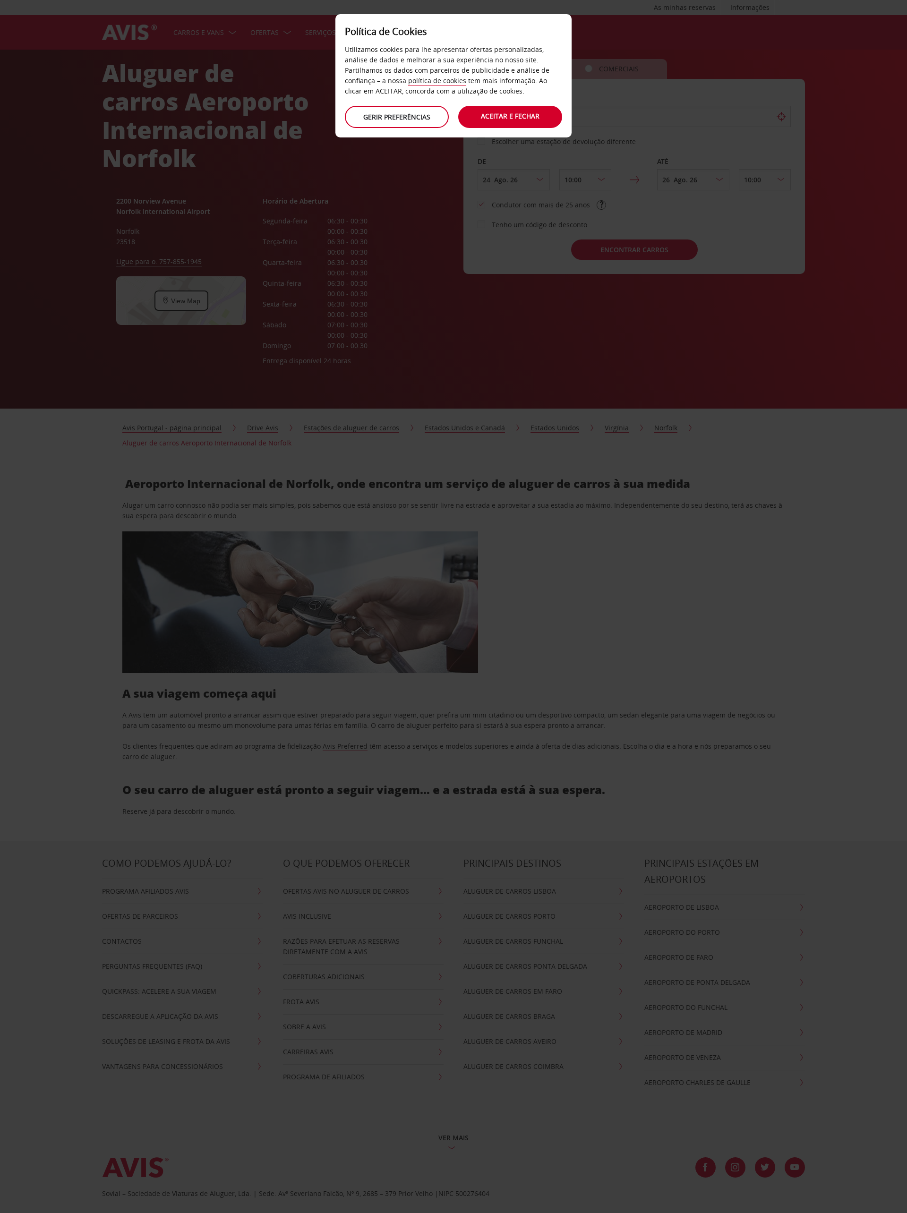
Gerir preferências (396, 116)
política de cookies (437, 80)
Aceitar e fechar (510, 115)
